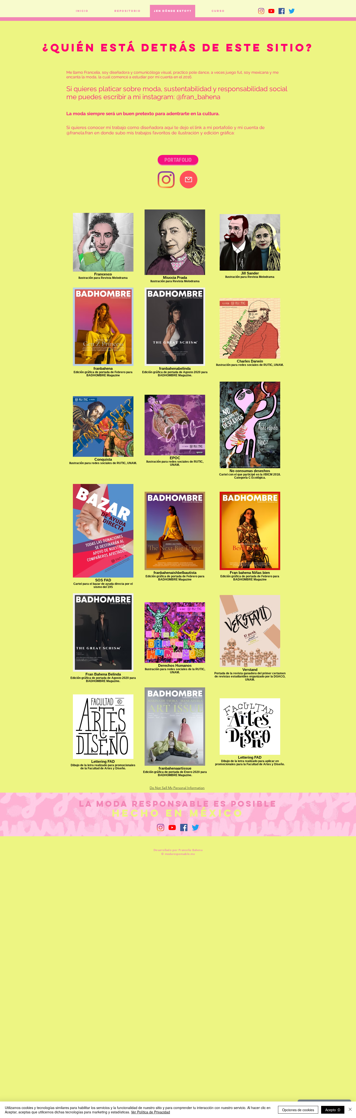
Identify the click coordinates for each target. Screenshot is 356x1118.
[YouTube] (271, 11)
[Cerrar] (350, 1109)
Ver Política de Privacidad (150, 1112)
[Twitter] (292, 11)
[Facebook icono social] (282, 11)
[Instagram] (261, 11)
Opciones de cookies (298, 1109)
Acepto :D (332, 1109)
